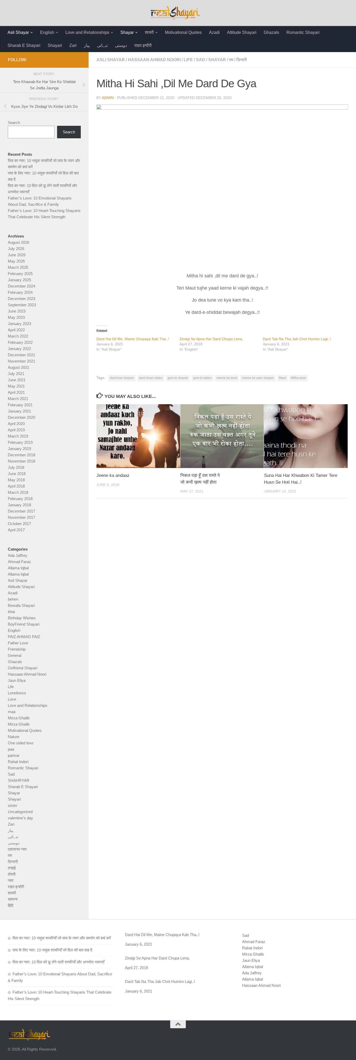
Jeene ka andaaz (113, 475)
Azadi (214, 32)
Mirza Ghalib (18, 718)
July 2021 (16, 373)
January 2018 (19, 505)
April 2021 (16, 392)
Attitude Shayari (241, 32)
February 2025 (20, 273)
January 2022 (19, 348)
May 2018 (16, 480)
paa (11, 749)
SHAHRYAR (18, 780)
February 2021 (20, 405)
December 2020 (21, 417)
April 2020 (16, 423)
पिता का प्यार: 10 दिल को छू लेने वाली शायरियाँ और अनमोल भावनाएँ (59, 962)
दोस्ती (11, 874)
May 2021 (16, 386)
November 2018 (21, 461)
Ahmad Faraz (19, 561)
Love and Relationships (87, 32)
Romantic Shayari (303, 32)
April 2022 (16, 330)
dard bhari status (151, 378)
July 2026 (16, 248)
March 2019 (18, 436)
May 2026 (16, 261)
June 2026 (17, 255)
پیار (87, 45)
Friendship (17, 649)
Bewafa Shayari (21, 605)
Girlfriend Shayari (22, 668)
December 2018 (21, 455)
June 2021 (17, 380)
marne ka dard (227, 378)
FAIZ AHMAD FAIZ (24, 636)
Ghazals (271, 32)
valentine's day (20, 818)
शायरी (149, 32)
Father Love (18, 643)
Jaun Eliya (17, 680)
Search (14, 122)
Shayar (127, 32)
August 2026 (18, 242)
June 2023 (17, 311)
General (14, 655)
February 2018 (20, 498)
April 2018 (16, 486)
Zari (73, 45)
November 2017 (21, 517)
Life (188, 60)
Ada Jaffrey (17, 555)
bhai (11, 611)
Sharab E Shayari (24, 45)
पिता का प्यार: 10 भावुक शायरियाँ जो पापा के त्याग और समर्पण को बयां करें (62, 938)
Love (12, 699)
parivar (14, 755)
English (47, 32)
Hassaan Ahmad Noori (154, 60)
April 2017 (16, 530)
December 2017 (21, 511)
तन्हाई (12, 868)
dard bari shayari (122, 378)
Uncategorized (20, 811)
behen (13, 599)
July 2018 (16, 467)
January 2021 (19, 411)
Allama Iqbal (18, 568)
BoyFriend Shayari (23, 624)
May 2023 (16, 317)
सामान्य (12, 899)
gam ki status (202, 378)
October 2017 (19, 523)
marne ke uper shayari (258, 378)
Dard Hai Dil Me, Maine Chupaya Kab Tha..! (132, 339)
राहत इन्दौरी (143, 45)
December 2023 (21, 298)
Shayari (55, 45)
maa (11, 711)
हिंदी (10, 905)
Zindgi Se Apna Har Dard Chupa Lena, (211, 339)
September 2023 (22, 305)
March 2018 (18, 492)
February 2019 (20, 442)
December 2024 (21, 286)
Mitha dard (298, 378)
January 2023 (19, 323)
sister (12, 805)
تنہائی (102, 45)
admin (108, 98)
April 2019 (16, 430)
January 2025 (19, 280)
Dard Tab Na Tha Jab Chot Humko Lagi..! (297, 339)
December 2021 (21, 355)
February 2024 (20, 292)
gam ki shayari (178, 378)
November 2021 (21, 361)
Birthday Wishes (22, 618)
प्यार (11, 880)
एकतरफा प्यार (17, 849)
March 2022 (18, 336)
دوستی (121, 45)
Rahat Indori (18, 761)
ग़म (231, 60)
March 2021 (18, 398)
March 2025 (18, 267)
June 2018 (17, 473)
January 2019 (19, 448)
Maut (282, 378)
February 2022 (20, 342)
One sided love (20, 743)
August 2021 (18, 367)
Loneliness (17, 693)
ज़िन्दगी (241, 60)
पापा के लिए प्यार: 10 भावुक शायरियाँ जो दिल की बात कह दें (52, 950)
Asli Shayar (18, 32)
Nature (13, 736)
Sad (200, 60)
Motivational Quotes (183, 32)
